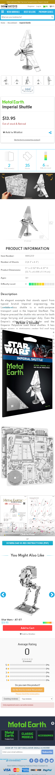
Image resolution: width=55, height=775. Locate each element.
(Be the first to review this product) (27, 140)
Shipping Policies (25, 766)
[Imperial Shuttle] (6, 80)
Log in (38, 6)
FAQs (35, 766)
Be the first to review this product (27, 689)
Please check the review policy (27, 694)
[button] (2, 12)
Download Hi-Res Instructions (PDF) (27, 543)
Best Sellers (30, 12)
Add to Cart (27, 628)
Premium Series (46, 12)
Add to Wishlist (13, 132)
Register (31, 6)
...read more (7, 308)
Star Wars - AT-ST (11, 619)
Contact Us (43, 766)
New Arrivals (13, 12)
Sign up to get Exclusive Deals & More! (27, 748)
